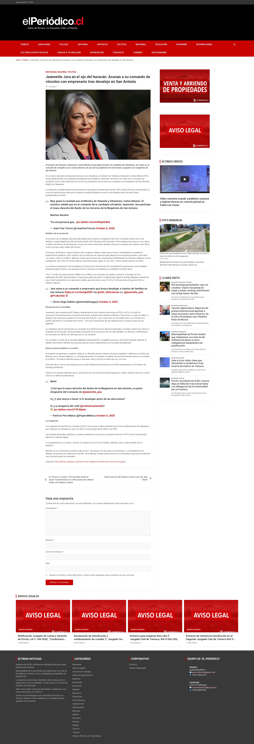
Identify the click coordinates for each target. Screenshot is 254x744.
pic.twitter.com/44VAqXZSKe (93, 222)
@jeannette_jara (133, 292)
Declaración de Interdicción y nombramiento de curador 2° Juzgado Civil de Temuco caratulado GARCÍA (99, 639)
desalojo (70, 462)
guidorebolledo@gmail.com (203, 672)
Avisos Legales (25, 629)
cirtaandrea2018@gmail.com (204, 687)
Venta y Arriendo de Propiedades (86, 736)
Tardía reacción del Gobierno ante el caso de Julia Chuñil (125, 478)
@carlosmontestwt (92, 405)
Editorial (83, 44)
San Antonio (104, 462)
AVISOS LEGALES (28, 596)
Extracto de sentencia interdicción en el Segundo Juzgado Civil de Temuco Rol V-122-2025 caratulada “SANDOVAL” (210, 639)
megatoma (93, 462)
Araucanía (44, 44)
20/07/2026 (79, 643)
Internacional (204, 44)
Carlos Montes (60, 462)
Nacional (141, 44)
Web (47, 563)
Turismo (137, 52)
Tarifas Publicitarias (137, 668)
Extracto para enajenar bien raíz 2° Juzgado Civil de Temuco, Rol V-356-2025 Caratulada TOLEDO (154, 639)
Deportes (102, 44)
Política (121, 44)
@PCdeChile (57, 295)
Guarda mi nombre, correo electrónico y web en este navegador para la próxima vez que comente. (92, 575)
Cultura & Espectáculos (34, 52)
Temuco (25, 44)
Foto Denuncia (78, 700)
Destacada (51, 72)
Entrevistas (97, 52)
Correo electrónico (55, 552)
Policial (64, 44)
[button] (185, 202)
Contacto (133, 664)
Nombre (50, 540)
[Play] (184, 179)
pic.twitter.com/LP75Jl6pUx (70, 409)
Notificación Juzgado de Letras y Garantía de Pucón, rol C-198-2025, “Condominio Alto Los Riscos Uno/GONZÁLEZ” (42, 639)
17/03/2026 (191, 643)
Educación (161, 44)
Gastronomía (158, 52)
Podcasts (118, 52)
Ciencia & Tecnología (69, 52)
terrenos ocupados (118, 462)
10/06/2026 (135, 643)
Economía (181, 44)
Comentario (51, 508)
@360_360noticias (108, 292)
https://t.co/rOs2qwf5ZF (79, 292)
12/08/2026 (23, 643)
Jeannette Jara (81, 462)
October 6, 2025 (105, 228)
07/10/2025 (51, 87)
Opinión (75, 714)
